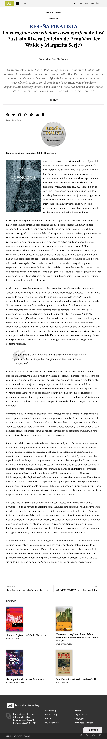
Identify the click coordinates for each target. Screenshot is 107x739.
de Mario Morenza (26, 635)
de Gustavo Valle (76, 679)
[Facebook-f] (80, 735)
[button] (75, 3)
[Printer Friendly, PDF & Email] (43, 115)
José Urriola (63, 682)
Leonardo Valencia (65, 644)
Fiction (53, 99)
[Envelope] (99, 735)
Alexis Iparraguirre (16, 682)
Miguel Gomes (13, 638)
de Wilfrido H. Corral (77, 637)
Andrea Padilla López (55, 59)
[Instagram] (93, 735)
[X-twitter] (87, 735)
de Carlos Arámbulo (25, 679)
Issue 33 (53, 18)
